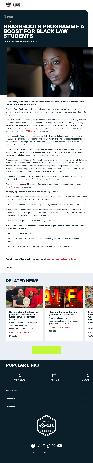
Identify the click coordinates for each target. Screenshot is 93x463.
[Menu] (85, 5)
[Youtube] (59, 446)
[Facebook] (33, 446)
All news (46, 350)
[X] (54, 446)
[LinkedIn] (43, 446)
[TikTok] (48, 446)
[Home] (13, 7)
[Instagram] (38, 446)
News (8, 17)
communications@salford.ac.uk (62, 259)
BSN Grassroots (32, 131)
